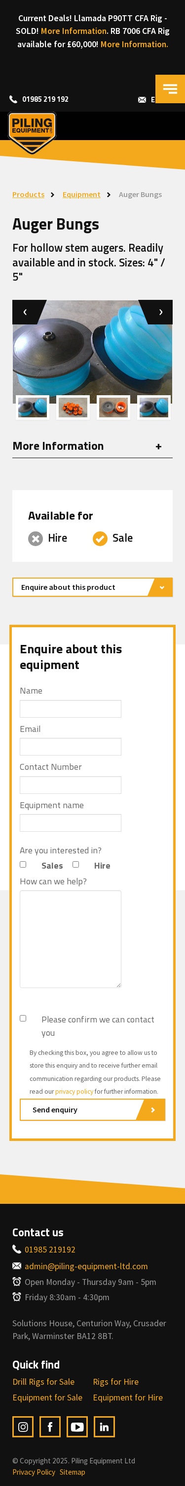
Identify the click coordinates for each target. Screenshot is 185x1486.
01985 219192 (50, 1249)
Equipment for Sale (47, 1397)
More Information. (134, 44)
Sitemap (72, 1472)
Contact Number (51, 766)
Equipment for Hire (128, 1397)
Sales (52, 865)
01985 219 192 (45, 99)
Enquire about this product (68, 587)
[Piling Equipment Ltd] (92, 133)
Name (31, 690)
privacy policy (74, 1091)
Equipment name (52, 805)
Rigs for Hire (116, 1381)
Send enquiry (55, 1109)
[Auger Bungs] (32, 407)
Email (30, 729)
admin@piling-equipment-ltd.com (86, 1266)
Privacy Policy (33, 1472)
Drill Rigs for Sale (43, 1381)
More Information (74, 31)
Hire (102, 865)
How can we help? (53, 881)
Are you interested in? (61, 850)
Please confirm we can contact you (97, 1026)
